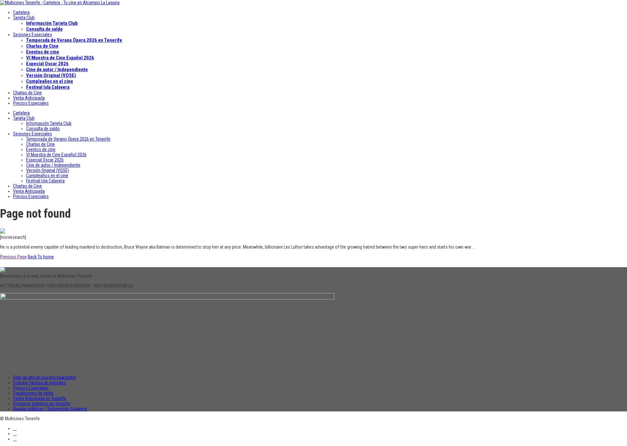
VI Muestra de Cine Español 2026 (60, 58)
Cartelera (21, 12)
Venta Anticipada (29, 97)
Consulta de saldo (44, 29)
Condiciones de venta (33, 393)
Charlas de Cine (42, 46)
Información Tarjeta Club (52, 23)
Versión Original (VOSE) (51, 75)
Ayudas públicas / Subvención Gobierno (50, 408)
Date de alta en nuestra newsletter (44, 377)
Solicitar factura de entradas (39, 382)
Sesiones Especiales (32, 34)
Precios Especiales (31, 103)
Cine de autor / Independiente (57, 69)
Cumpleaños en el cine (49, 81)
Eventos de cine (42, 52)
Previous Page (13, 256)
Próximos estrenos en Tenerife (41, 403)
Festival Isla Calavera (48, 87)
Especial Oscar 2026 (47, 64)
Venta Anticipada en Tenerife (39, 398)
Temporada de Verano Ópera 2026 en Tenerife (74, 40)
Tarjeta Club (24, 17)
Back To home (41, 256)
